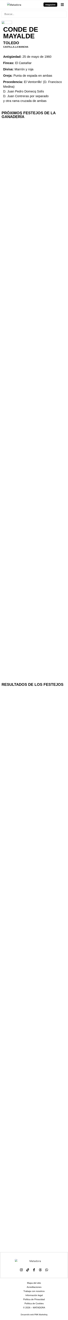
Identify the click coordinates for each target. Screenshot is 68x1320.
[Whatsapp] (46, 1270)
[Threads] (40, 1270)
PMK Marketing (40, 1315)
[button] (62, 4)
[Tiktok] (28, 1270)
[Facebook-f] (34, 1270)
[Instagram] (21, 1270)
